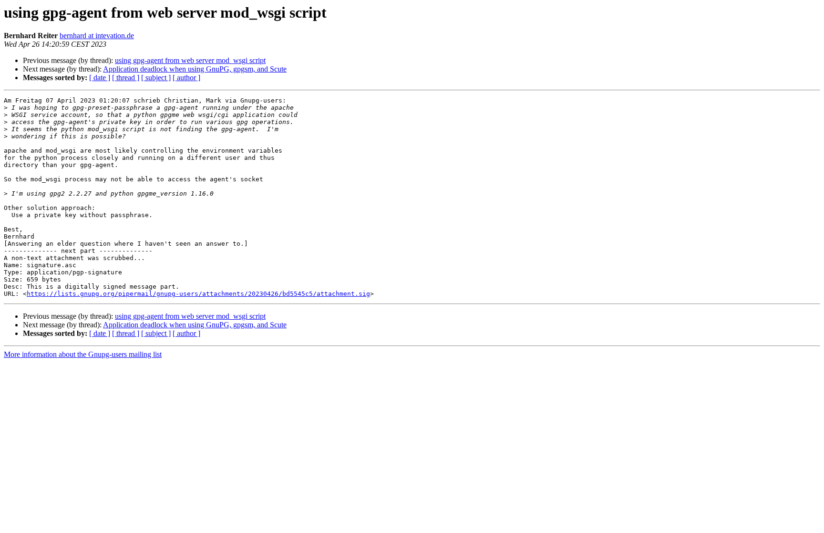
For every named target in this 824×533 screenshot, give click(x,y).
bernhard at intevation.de (97, 35)
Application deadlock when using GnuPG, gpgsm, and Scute (195, 69)
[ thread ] (125, 77)
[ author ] (186, 77)
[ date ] (99, 77)
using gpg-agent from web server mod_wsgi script (190, 60)
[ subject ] (156, 77)
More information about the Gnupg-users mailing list (83, 354)
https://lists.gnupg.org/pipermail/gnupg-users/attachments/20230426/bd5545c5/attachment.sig (198, 293)
